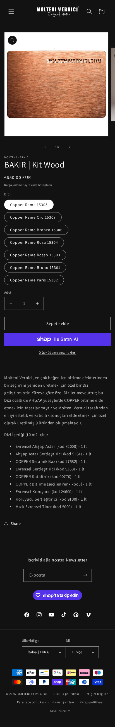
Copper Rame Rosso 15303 (35, 254)
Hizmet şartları (63, 702)
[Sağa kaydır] (70, 147)
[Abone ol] (85, 575)
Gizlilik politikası (66, 694)
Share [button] (16, 523)
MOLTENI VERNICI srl (32, 694)
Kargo (8, 185)
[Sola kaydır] (45, 147)
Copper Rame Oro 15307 (33, 217)
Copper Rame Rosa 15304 (34, 242)
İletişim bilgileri (97, 694)
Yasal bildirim (60, 711)
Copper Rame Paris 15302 (34, 280)
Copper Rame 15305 (29, 204)
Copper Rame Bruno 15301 (35, 267)
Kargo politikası (92, 702)
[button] (11, 11)
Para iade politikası (31, 702)
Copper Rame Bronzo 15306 (36, 229)
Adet (7, 292)
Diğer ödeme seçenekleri (57, 352)
